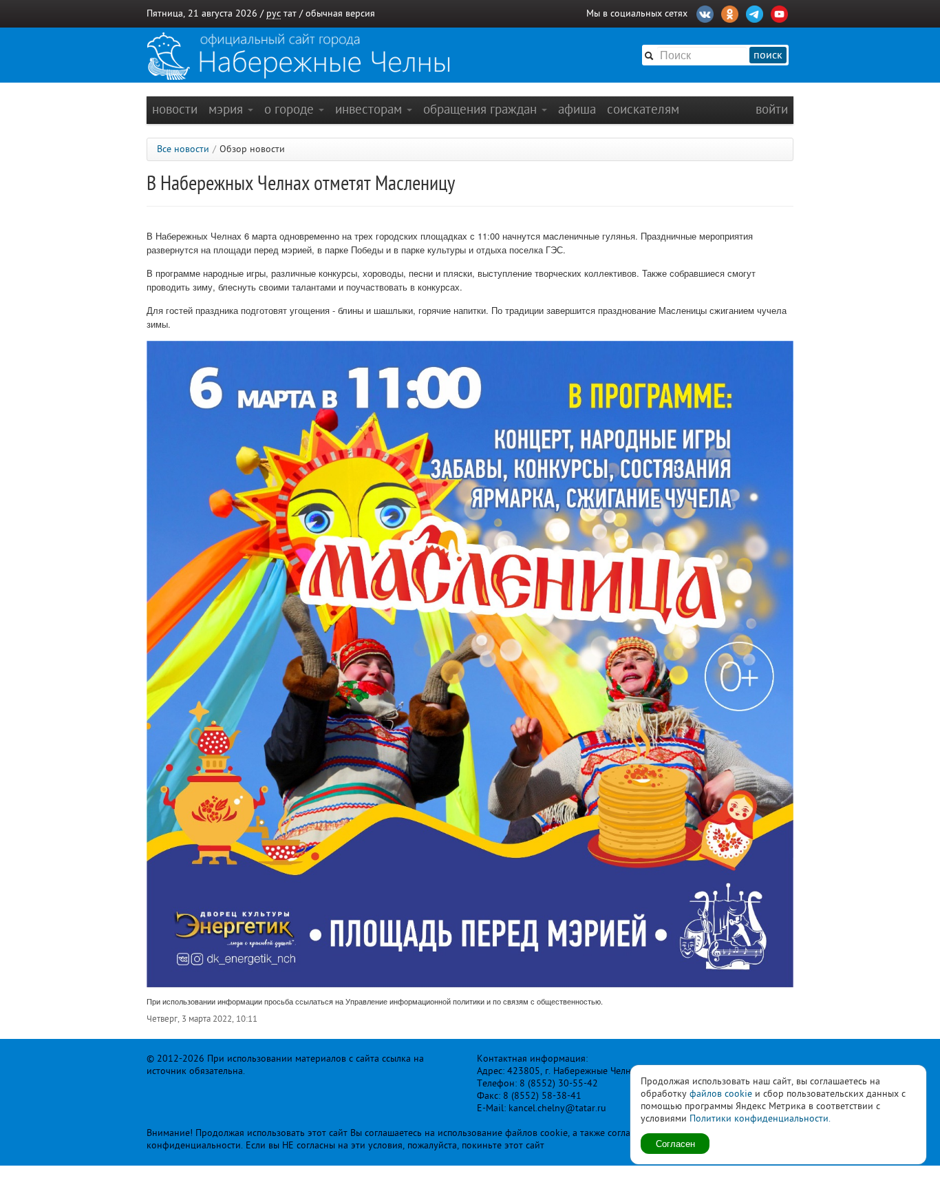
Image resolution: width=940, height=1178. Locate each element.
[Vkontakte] (705, 12)
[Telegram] (754, 12)
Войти (772, 109)
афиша (577, 109)
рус (273, 13)
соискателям (643, 109)
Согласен (675, 1143)
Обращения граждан (481, 109)
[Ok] (729, 12)
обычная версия (340, 13)
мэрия (227, 109)
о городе (290, 109)
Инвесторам (370, 109)
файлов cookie (721, 1093)
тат (290, 13)
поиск (768, 55)
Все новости (183, 149)
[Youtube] (779, 12)
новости (174, 109)
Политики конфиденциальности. (760, 1118)
